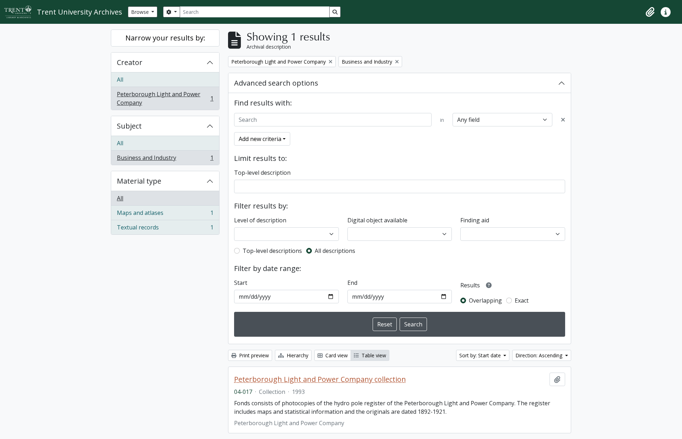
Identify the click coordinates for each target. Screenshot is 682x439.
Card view (336, 355)
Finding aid (474, 220)
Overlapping (485, 300)
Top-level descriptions (272, 251)
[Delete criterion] (563, 119)
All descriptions (335, 251)
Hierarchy (296, 355)
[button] (650, 12)
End (352, 283)
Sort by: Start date (480, 355)
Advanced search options (276, 83)
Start (240, 283)
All (120, 79)
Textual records (165, 228)
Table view (373, 355)
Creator (129, 62)
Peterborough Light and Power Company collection (320, 379)
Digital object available (377, 220)
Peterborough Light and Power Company (165, 98)
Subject (129, 126)
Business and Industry (165, 159)
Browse (140, 12)
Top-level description (262, 173)
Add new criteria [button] (260, 139)
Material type (139, 181)
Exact (522, 300)
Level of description (260, 220)
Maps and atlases (165, 214)
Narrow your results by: (165, 38)
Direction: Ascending (539, 355)
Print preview (253, 355)
